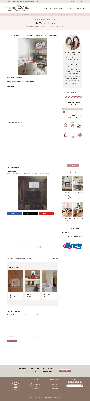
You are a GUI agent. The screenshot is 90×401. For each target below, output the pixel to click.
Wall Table (55, 257)
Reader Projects (70, 8)
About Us (54, 384)
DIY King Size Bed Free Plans (78, 193)
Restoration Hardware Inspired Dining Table (19, 257)
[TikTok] (74, 1)
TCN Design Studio (57, 397)
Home (36, 19)
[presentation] (15, 281)
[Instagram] (71, 1)
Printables (76, 14)
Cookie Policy (54, 390)
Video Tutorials (35, 390)
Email (36, 336)
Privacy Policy (55, 388)
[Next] (55, 285)
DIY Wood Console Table (78, 219)
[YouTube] (76, 1)
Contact (61, 8)
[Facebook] (68, 1)
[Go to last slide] (10, 285)
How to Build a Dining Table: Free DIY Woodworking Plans (67, 195)
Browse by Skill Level (35, 386)
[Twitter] (82, 1)
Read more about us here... (72, 83)
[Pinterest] (79, 1)
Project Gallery (42, 19)
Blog (55, 8)
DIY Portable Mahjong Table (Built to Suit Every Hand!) (67, 221)
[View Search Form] (83, 8)
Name (10, 336)
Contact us (55, 386)
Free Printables (35, 388)
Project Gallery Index (64, 14)
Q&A (51, 8)
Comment (11, 319)
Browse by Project (35, 384)
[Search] (63, 111)
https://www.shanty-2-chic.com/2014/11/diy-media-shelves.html (25, 83)
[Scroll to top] (85, 395)
